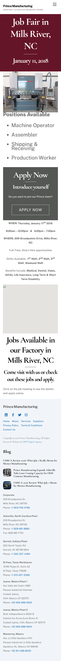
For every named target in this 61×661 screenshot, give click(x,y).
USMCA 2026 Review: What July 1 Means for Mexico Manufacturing (35, 484)
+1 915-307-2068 (20, 575)
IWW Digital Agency (32, 441)
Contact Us (9, 429)
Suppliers (38, 421)
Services (26, 421)
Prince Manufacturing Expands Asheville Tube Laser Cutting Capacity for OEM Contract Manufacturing (34, 473)
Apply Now (30, 210)
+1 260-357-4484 (20, 554)
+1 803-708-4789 (20, 507)
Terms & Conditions (31, 425)
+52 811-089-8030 (21, 650)
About (15, 421)
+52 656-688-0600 (21, 602)
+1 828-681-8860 (20, 528)
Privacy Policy (11, 425)
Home (6, 421)
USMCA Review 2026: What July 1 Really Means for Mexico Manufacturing (30, 462)
